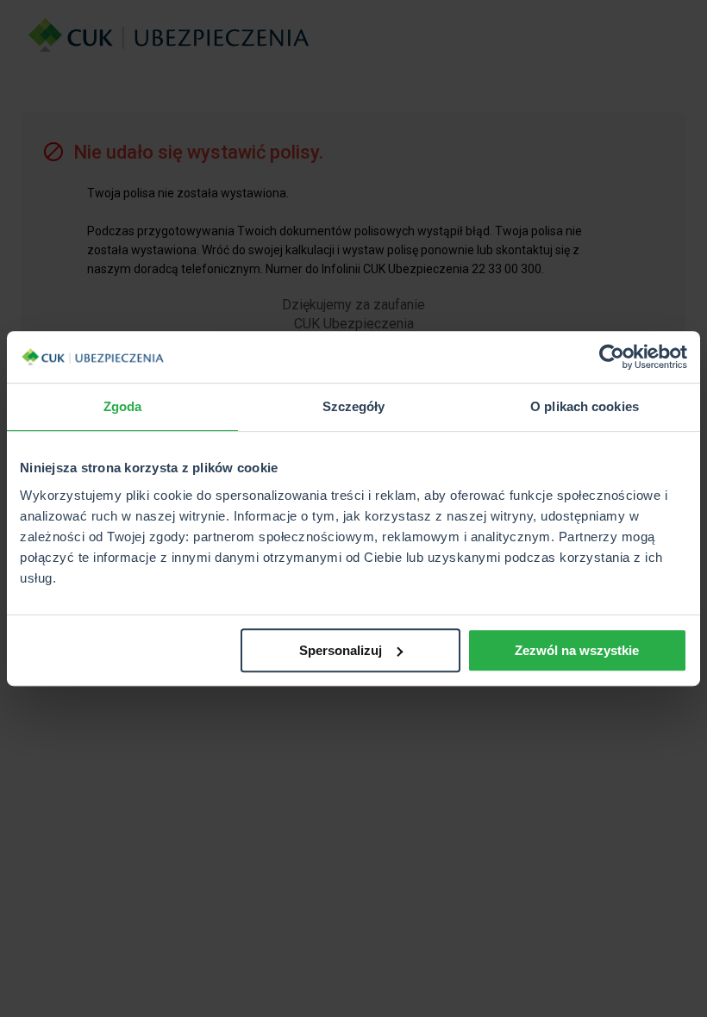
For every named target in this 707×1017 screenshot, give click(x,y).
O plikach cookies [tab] (584, 406)
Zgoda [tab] (122, 406)
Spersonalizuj (340, 650)
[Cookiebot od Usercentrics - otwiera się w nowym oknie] (611, 357)
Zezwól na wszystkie (577, 650)
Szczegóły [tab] (353, 406)
